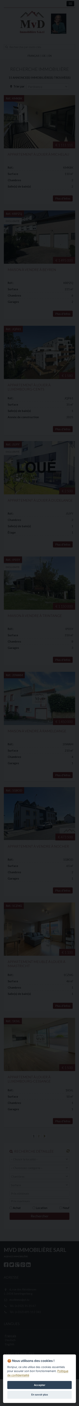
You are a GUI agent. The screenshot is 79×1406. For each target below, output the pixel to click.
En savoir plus (39, 1394)
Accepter (39, 1385)
